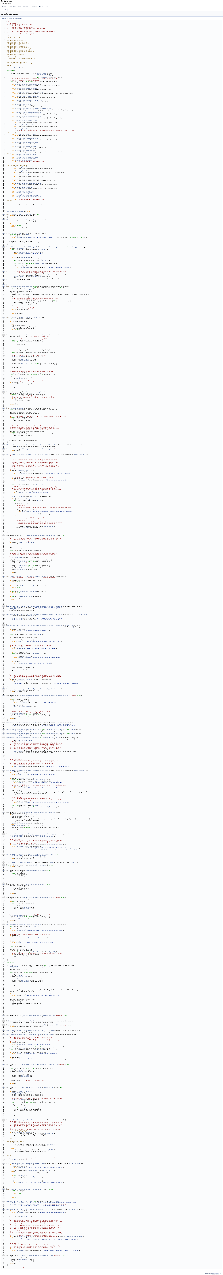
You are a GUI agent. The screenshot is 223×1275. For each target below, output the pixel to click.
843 (3, 1163)
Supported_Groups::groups (38, 865)
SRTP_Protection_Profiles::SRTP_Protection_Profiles (24, 1034)
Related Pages (12, 6)
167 (3, 247)
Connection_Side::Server (25, 470)
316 (3, 449)
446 (3, 625)
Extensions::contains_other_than (21, 286)
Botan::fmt (29, 847)
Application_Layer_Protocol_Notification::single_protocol (35, 688)
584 (3, 812)
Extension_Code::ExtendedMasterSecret (27, 142)
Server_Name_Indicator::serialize (33, 535)
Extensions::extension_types (34, 392)
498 (3, 695)
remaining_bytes (24, 252)
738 (3, 1021)
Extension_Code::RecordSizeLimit (26, 120)
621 (3, 862)
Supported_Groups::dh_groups (35, 884)
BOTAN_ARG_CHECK (14, 607)
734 (3, 1015)
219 (3, 317)
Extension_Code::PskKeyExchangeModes (27, 179)
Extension (10, 219)
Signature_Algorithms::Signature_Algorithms (22, 1021)
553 (3, 770)
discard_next (25, 527)
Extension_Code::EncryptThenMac (25, 146)
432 (3, 606)
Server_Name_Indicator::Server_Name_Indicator (22, 454)
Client (68, 724)
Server (30, 740)
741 (3, 1025)
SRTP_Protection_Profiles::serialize (34, 1064)
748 (3, 1034)
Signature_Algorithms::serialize (33, 1015)
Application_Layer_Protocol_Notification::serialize (39, 695)
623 (3, 865)
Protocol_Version (24, 1107)
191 (3, 279)
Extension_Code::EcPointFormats (25, 134)
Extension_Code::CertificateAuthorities (28, 183)
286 (3, 408)
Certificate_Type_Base (19, 731)
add (19, 278)
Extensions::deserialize (19, 247)
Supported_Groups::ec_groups (35, 870)
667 (3, 924)
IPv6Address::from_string (28, 591)
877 (3, 1209)
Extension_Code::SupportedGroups (26, 88)
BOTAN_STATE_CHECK (15, 690)
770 (3, 1064)
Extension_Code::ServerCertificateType (28, 116)
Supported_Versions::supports (20, 1189)
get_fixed (49, 274)
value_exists (18, 751)
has (13, 236)
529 (3, 737)
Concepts (34, 6)
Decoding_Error (23, 253)
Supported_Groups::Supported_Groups (19, 862)
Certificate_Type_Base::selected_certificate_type (36, 854)
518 (3, 722)
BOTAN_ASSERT (13, 966)
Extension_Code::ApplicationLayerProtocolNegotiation (33, 108)
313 (3, 444)
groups (52, 862)
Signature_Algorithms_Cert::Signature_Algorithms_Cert (25, 1030)
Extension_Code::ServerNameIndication (27, 84)
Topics (19, 6)
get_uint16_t (42, 249)
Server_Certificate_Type (54, 733)
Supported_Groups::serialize (31, 897)
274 (3, 392)
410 (3, 576)
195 (3, 284)
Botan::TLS (17, 68)
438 (3, 614)
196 (3, 286)
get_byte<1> (25, 360)
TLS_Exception (24, 267)
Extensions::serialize (29, 335)
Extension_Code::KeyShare (23, 187)
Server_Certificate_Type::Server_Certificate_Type (24, 733)
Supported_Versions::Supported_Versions (20, 1120)
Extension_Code (41, 74)
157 (3, 233)
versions (18, 1173)
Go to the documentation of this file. (11, 18)
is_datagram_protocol (23, 1132)
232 (3, 335)
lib (5, 10)
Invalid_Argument (21, 237)
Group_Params (37, 952)
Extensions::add (16, 233)
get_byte (39, 500)
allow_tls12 (49, 1149)
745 (3, 1030)
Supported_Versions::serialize (32, 1087)
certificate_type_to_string (42, 848)
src (2, 10)
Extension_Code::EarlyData (23, 171)
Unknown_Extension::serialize (32, 449)
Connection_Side (46, 76)
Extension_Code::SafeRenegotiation (26, 138)
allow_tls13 (49, 1133)
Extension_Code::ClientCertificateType (28, 112)
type (27, 234)
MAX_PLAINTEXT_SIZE (33, 1204)
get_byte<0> (25, 359)
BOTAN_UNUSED (13, 1159)
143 (3, 214)
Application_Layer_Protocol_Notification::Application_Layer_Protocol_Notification (35, 606)
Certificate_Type (46, 806)
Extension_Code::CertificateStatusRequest (29, 92)
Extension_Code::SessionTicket (25, 150)
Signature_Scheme (22, 979)
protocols (84, 614)
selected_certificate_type (53, 844)
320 (3, 454)
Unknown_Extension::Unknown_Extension (19, 444)
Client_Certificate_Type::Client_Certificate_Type (24, 729)
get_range (22, 1048)
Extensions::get (20, 219)
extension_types (28, 289)
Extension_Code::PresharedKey (25, 167)
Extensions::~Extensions (15, 211)
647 (3, 897)
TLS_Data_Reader (42, 73)
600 (3, 834)
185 (3, 271)
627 (3, 870)
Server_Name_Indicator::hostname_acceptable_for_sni (28, 576)
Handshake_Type (46, 77)
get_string (36, 514)
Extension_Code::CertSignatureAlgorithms (28, 100)
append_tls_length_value (22, 706)
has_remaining (21, 248)
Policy (73, 729)
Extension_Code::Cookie (22, 175)
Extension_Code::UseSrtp (23, 104)
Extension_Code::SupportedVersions (26, 124)
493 (3, 688)
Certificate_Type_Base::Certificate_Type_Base (22, 722)
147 (3, 219)
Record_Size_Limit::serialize (32, 1255)
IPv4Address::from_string (28, 585)
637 (3, 884)
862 (3, 1189)
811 (3, 1120)
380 (3, 535)
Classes (41, 6)
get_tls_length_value (40, 779)
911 (3, 1255)
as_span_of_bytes (20, 569)
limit (45, 1201)
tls (8, 10)
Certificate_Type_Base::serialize (33, 812)
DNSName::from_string (26, 596)
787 (3, 1087)
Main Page (4, 6)
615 (3, 854)
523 (3, 729)
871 (3, 1201)
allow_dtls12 (50, 1144)
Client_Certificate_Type (54, 729)
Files (47, 6)
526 (3, 733)
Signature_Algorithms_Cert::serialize (34, 1025)
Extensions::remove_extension (20, 317)
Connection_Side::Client (25, 778)
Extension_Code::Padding (23, 129)
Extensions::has (16, 214)
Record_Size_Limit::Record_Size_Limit (19, 1201)
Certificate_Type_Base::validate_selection (25, 834)
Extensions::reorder (17, 408)
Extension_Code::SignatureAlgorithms (27, 96)
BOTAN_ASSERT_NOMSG (18, 356)
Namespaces (25, 6)
